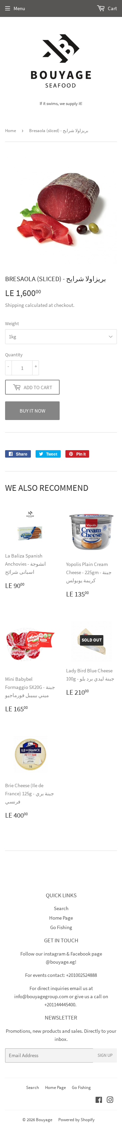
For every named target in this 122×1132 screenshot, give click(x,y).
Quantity (14, 355)
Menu (19, 8)
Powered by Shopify (76, 1120)
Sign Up (105, 1055)
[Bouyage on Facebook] (98, 1100)
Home (10, 130)
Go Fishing (61, 927)
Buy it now (32, 410)
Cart (112, 8)
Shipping (14, 305)
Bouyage (44, 1120)
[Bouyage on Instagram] (110, 1100)
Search (61, 908)
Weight (12, 323)
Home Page (61, 918)
